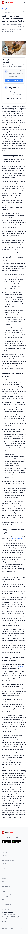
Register (4, 850)
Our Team (4, 876)
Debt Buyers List (6, 886)
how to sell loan (17, 538)
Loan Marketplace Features (9, 858)
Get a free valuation (13, 80)
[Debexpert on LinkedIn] (2, 921)
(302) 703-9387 (9, 912)
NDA (3, 899)
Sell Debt (4, 852)
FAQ (3, 881)
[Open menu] (24, 2)
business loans (19, 666)
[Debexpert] (7, 2)
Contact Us (4, 878)
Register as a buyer (13, 98)
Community (4, 884)
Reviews (4, 863)
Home (3, 9)
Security (4, 902)
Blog (7, 9)
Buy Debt (4, 855)
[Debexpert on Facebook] (5, 921)
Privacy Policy (5, 896)
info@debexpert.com (9, 914)
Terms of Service (6, 894)
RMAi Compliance (6, 904)
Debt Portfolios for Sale (8, 860)
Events (3, 868)
